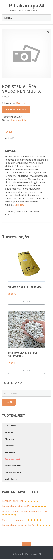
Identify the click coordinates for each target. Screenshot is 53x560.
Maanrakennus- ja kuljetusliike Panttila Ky (25, 511)
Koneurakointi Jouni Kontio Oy (18, 525)
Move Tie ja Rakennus (13, 519)
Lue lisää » (20, 204)
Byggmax (21, 103)
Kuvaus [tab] (8, 131)
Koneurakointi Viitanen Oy (16, 506)
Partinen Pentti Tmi (12, 500)
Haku (9, 402)
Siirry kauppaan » (16, 109)
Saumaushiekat (19, 120)
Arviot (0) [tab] (9, 138)
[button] (48, 32)
